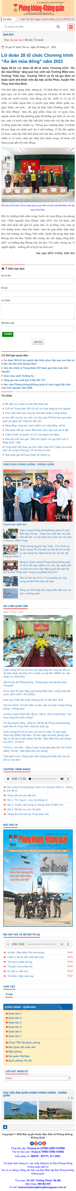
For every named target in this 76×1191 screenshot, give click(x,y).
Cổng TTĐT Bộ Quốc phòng (24, 1042)
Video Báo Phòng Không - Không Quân (28, 464)
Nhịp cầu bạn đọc (13, 40)
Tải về (70, 952)
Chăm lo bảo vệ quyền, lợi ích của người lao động (32, 434)
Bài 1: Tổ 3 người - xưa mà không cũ (27, 800)
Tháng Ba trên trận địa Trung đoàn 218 (28, 814)
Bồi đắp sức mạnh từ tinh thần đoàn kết (26, 404)
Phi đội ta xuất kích (17, 971)
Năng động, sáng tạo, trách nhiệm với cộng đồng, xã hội (35, 425)
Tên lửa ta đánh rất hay (19, 962)
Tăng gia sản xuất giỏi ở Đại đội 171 (24, 380)
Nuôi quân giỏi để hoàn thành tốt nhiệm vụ (27, 455)
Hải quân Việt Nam (19, 1056)
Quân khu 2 (15, 1018)
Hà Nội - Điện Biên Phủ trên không (25, 952)
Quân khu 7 (15, 1036)
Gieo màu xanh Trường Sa (19, 376)
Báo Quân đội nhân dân (22, 1047)
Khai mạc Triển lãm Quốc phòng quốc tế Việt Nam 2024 (33, 700)
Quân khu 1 (15, 1013)
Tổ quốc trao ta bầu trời (20, 966)
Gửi (40, 341)
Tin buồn (39, 40)
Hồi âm (28, 40)
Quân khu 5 (15, 1031)
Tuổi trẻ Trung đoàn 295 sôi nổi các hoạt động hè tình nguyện (38, 408)
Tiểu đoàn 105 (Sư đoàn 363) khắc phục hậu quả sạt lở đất (36, 430)
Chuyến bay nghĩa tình (14, 524)
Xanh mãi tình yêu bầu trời (21, 795)
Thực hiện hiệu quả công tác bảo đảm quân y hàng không (36, 413)
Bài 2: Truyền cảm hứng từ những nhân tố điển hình (35, 804)
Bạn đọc (8, 34)
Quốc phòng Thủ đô (20, 1060)
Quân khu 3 (15, 1022)
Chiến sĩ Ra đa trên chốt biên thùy (25, 957)
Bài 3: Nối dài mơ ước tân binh (24, 809)
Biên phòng (15, 1051)
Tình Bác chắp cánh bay (20, 976)
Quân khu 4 (15, 1027)
